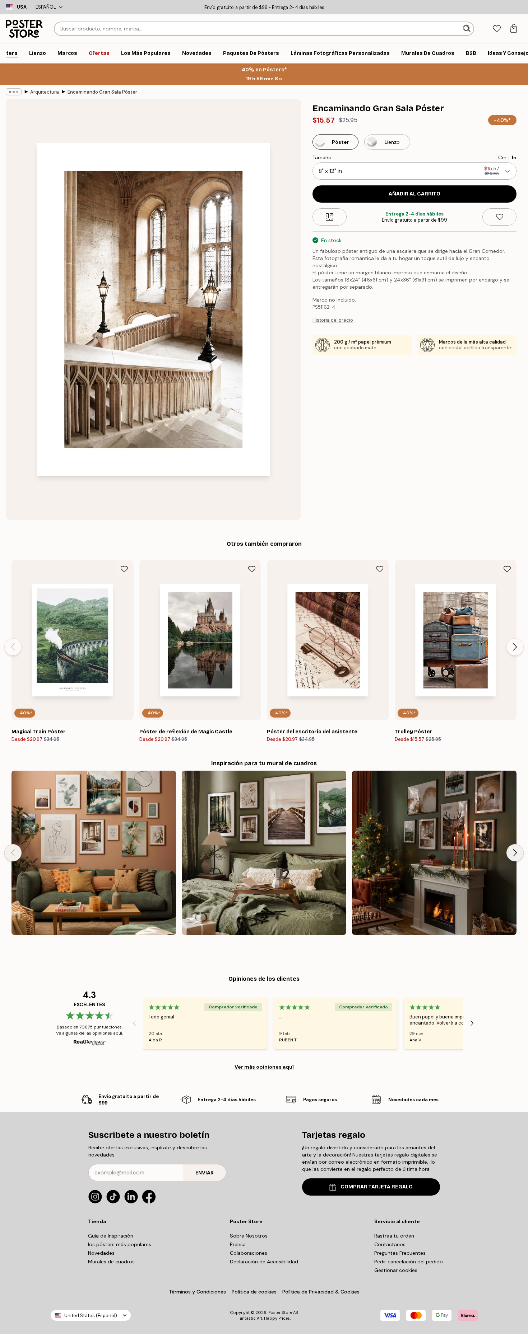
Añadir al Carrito (414, 194)
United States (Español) (90, 1315)
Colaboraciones (248, 1253)
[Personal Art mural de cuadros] (93, 853)
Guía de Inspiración (110, 1236)
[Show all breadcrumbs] (14, 91)
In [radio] (514, 157)
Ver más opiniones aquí (264, 1067)
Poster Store (280, 1312)
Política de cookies (254, 1291)
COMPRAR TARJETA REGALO (377, 1187)
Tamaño (322, 157)
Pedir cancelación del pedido (408, 1261)
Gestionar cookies (395, 1270)
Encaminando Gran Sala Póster (102, 92)
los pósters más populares (119, 1244)
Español (46, 7)
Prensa (238, 1244)
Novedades (101, 1253)
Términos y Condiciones (197, 1291)
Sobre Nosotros (249, 1236)
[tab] (496, 29)
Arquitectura (44, 92)
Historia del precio (332, 320)
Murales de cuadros (111, 1261)
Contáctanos (390, 1244)
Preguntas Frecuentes (400, 1253)
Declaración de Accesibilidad (264, 1261)
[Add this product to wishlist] (499, 217)
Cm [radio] (502, 157)
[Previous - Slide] (13, 647)
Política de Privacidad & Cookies (321, 1291)
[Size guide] (329, 217)
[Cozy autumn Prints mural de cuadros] (264, 853)
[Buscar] (467, 29)
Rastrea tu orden (394, 1236)
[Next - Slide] (515, 647)
